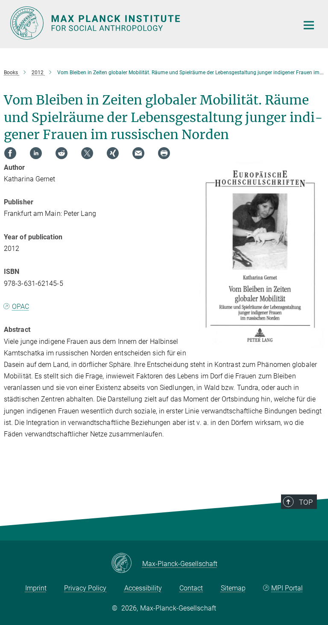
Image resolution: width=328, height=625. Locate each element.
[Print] (164, 153)
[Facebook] (10, 153)
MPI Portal (287, 588)
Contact (191, 588)
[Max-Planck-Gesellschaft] (126, 563)
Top (306, 502)
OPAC (20, 306)
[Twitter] (87, 153)
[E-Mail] (138, 153)
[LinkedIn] (35, 153)
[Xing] (112, 153)
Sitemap (233, 588)
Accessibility (143, 588)
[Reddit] (61, 153)
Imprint (36, 588)
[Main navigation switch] (308, 25)
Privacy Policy (85, 588)
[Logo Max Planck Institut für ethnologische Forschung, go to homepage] (149, 23)
